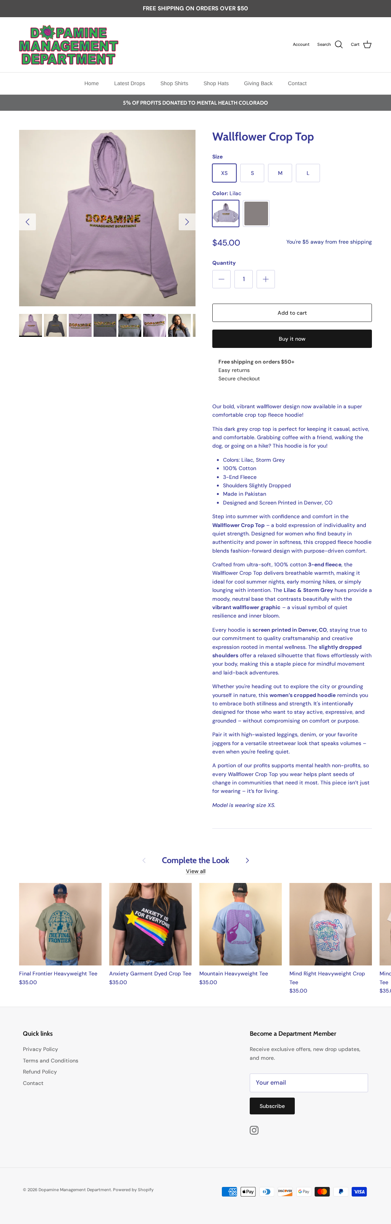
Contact (297, 83)
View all (195, 871)
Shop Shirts (174, 83)
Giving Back (258, 83)
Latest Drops (129, 83)
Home (91, 83)
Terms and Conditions (50, 1060)
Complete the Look (195, 860)
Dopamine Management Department (75, 1189)
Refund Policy (40, 1071)
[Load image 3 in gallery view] (107, 218)
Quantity (224, 262)
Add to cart (292, 312)
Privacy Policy (40, 1049)
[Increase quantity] (266, 279)
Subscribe (272, 1106)
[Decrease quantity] (221, 279)
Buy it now (292, 338)
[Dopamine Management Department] (68, 45)
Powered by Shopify (133, 1189)
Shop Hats (216, 83)
